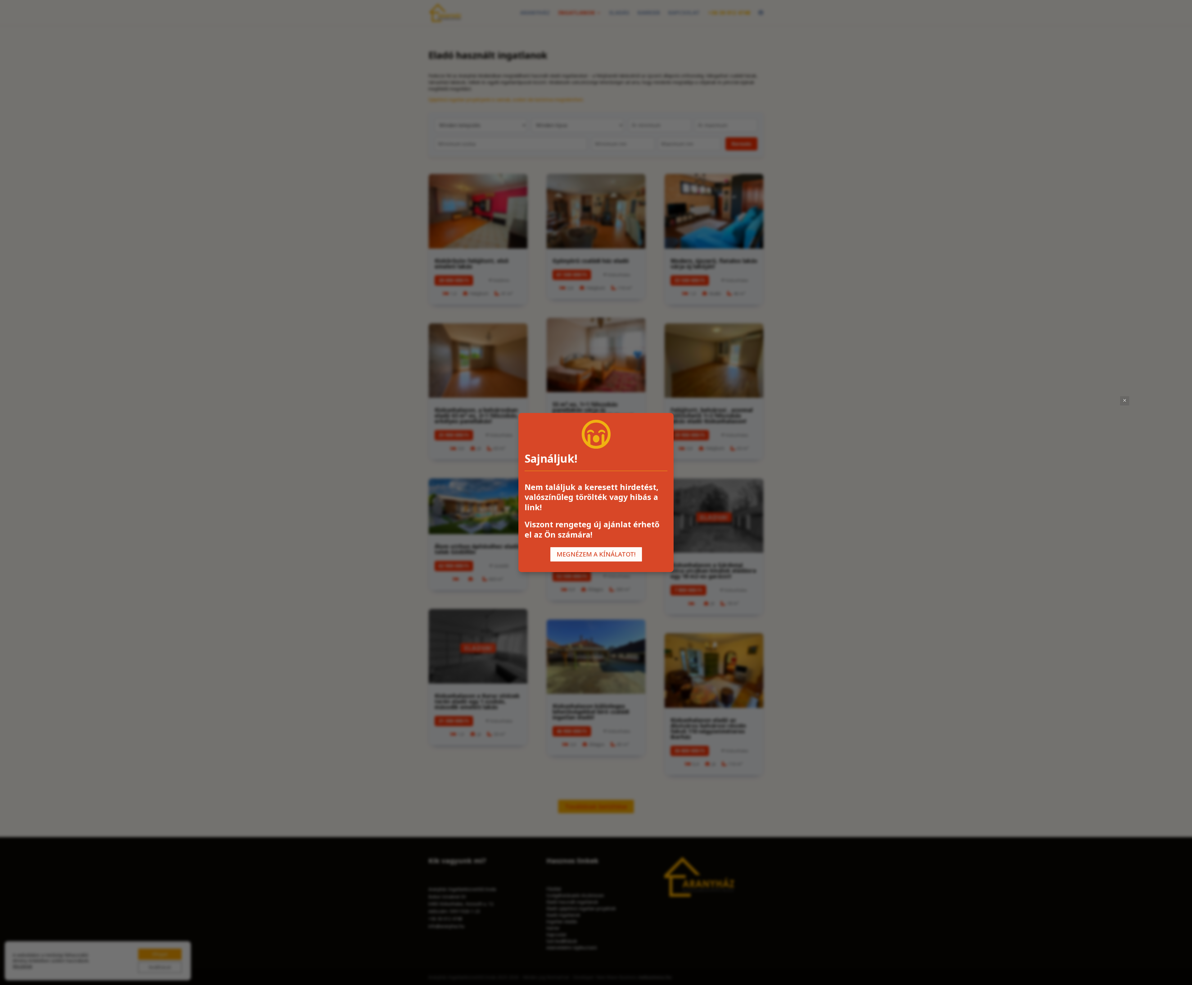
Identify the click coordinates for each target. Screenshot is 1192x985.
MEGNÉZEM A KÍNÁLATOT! (596, 554)
